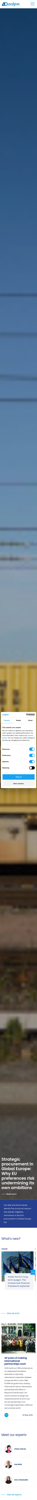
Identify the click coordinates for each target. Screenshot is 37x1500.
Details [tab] (18, 720)
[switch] (32, 755)
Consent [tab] (7, 720)
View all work (12, 1313)
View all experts (14, 1494)
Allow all (19, 777)
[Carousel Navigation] (18, 1272)
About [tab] (30, 720)
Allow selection (18, 783)
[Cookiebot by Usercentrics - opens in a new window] (26, 714)
